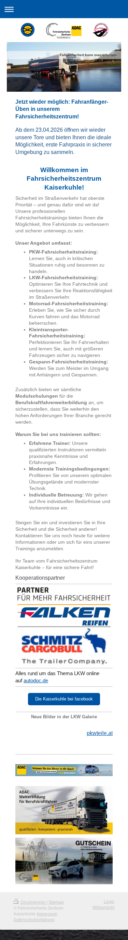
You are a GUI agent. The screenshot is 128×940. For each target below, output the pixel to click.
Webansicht (103, 907)
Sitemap (56, 902)
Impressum (47, 914)
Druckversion (33, 902)
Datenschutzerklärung (34, 919)
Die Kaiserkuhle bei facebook (64, 698)
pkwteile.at (100, 733)
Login (109, 901)
